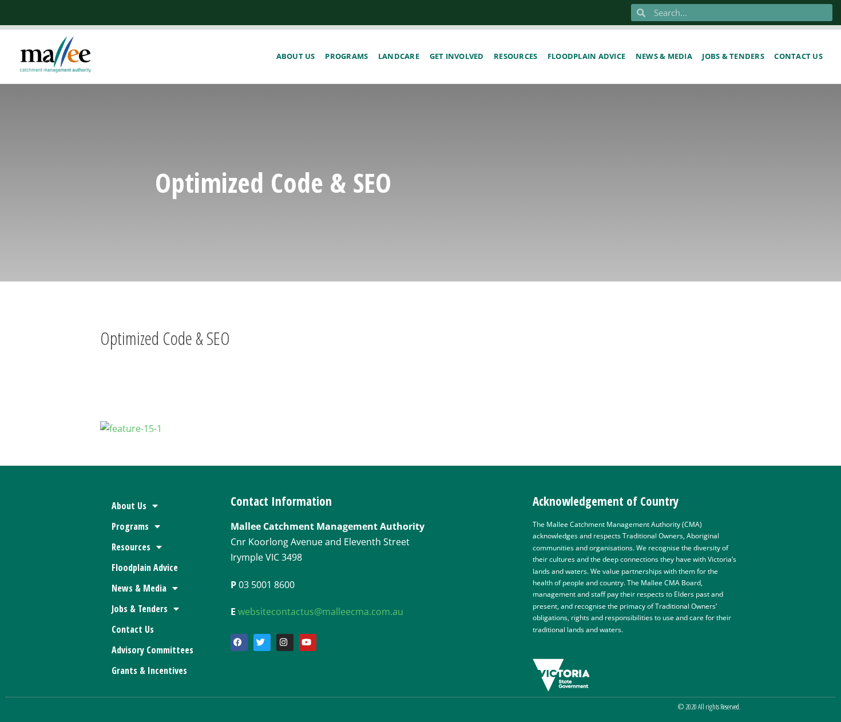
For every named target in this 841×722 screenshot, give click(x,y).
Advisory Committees (152, 650)
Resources (515, 56)
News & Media (664, 56)
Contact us (798, 56)
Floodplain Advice (586, 56)
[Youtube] (307, 642)
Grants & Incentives (149, 670)
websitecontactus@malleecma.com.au (320, 611)
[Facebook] (239, 642)
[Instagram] (284, 642)
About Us (295, 56)
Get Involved (457, 56)
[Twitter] (262, 642)
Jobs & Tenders (733, 56)
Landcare (398, 56)
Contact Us (133, 629)
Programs (346, 56)
